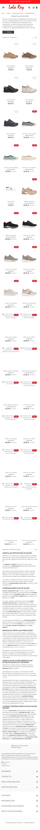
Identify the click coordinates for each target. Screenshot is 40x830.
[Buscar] (29, 7)
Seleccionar (13, 37)
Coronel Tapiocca (20, 647)
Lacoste (9, 643)
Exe (22, 641)
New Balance (29, 650)
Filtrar (9, 32)
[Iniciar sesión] (37, 7)
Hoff (33, 643)
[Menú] (3, 7)
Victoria (4, 643)
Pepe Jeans (26, 641)
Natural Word (16, 643)
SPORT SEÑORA (11, 66)
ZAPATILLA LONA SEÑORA (29, 134)
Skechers (16, 645)
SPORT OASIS (10, 201)
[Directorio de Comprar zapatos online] (6, 764)
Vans (31, 641)
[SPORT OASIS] (10, 189)
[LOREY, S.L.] (16, 7)
